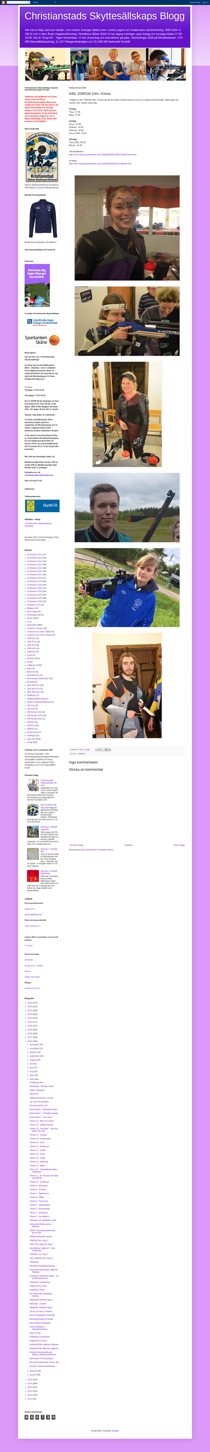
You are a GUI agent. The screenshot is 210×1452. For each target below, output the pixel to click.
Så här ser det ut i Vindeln (41, 1311)
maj (32, 1071)
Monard (28, 971)
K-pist (29, 655)
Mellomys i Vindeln (38, 1304)
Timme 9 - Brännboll (39, 1186)
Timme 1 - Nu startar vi (40, 1216)
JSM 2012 (31, 642)
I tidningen (34, 1262)
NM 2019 (31, 672)
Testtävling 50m (36, 1082)
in (28, 621)
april (32, 1075)
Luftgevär (81, 754)
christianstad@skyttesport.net (39, 475)
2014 (30, 1383)
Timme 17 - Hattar (37, 1150)
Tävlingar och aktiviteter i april (43, 1220)
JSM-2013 (31, 648)
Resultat (30, 682)
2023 (30, 1014)
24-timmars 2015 (34, 568)
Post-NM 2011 (33, 675)
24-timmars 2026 (34, 601)
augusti (33, 1060)
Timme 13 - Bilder (37, 1166)
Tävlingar (31, 735)
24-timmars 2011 (34, 554)
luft (28, 662)
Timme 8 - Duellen (38, 1189)
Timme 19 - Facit (37, 1142)
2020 (30, 1026)
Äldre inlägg (179, 845)
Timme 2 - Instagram (39, 1213)
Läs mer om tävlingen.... (40, 1102)
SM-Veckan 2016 (34, 715)
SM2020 (31, 722)
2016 (30, 1041)
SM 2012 (31, 705)
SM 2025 (31, 709)
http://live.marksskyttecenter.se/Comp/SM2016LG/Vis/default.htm (100, 163)
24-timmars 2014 (34, 564)
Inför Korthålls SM (48, 805)
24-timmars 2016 (34, 571)
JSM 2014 (31, 645)
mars (32, 1079)
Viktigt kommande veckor (41, 1236)
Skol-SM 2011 (33, 685)
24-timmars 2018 (34, 578)
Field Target (32, 611)
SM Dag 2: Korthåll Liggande (49, 828)
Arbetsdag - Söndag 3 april (41, 1086)
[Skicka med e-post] (97, 749)
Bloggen (31, 608)
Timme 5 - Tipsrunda (39, 1201)
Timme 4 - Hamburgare (40, 1205)
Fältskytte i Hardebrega (40, 1282)
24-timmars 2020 (34, 585)
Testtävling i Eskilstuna (40, 1337)
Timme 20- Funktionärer (40, 1139)
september (35, 1056)
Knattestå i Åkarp (37, 1290)
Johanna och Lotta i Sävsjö (39, 632)
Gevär (29, 618)
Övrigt (29, 742)
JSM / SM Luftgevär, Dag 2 (41, 1244)
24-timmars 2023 (34, 591)
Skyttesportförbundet (36, 699)
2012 (30, 1391)
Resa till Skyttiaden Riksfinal (42, 1315)
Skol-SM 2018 (33, 692)
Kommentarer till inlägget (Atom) (98, 850)
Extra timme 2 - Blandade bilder (44, 1109)
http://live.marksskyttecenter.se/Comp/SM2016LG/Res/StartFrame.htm (102, 154)
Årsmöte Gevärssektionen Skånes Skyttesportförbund (43, 1353)
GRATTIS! (34, 1094)
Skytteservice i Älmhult (34, 965)
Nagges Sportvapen (32, 977)
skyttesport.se (30, 908)
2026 (30, 1003)
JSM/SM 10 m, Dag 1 (39, 1254)
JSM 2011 (31, 638)
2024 (30, 1010)
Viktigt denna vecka (38, 1286)
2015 (30, 1380)
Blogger (115, 1431)
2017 (30, 1037)
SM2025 (31, 725)
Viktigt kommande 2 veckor (41, 1098)
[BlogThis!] (100, 749)
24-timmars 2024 (34, 595)
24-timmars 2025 (34, 598)
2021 (30, 1022)
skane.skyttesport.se (32, 925)
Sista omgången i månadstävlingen (38, 1328)
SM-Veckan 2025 (34, 719)
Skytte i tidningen (37, 1090)
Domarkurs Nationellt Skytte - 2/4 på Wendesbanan (44, 1277)
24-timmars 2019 (34, 581)
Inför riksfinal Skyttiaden (40, 1323)
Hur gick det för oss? (39, 1105)
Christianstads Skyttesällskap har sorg (49, 782)
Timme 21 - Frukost (38, 1135)
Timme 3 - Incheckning (40, 1209)
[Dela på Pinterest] (109, 749)
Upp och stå (32, 739)
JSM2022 (31, 652)
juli (31, 1064)
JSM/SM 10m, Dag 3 (39, 1240)
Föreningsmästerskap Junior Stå (44, 1362)
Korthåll (30, 658)
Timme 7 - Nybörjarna (39, 1193)
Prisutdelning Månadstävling (42, 1266)
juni (32, 1067)
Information (32, 625)
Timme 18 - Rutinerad (39, 1146)
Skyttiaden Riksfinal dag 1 (41, 1307)
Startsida (128, 845)
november (34, 1048)
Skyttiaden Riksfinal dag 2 (41, 1300)
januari (33, 1375)
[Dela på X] (103, 749)
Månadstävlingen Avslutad (41, 1319)
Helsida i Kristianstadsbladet (42, 1366)
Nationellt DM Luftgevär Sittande (44, 1344)
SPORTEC (29, 959)
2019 (30, 1030)
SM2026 (31, 729)
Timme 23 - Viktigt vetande (41, 1125)
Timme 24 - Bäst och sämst (41, 1121)
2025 (30, 1006)
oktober (33, 1052)
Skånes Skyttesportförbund (39, 702)
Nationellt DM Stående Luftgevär (44, 1348)
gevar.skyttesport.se (33, 914)
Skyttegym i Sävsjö (32, 988)
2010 (30, 1399)
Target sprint (32, 732)
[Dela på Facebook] (106, 749)
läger (29, 668)
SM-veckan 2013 (34, 712)
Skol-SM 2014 (33, 689)
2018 (30, 1033)
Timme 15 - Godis (37, 1158)
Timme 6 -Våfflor (37, 1197)
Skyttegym (31, 695)
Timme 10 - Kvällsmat (39, 1182)
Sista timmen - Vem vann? (41, 1117)
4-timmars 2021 (34, 605)
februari (33, 1371)
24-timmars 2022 (34, 588)
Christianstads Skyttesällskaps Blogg (105, 15)
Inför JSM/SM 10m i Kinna (41, 1258)
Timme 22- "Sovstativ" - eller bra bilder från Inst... (44, 1130)
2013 (30, 1387)
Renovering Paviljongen (38, 678)
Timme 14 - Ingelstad (39, 1162)
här (41, 379)
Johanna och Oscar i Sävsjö (39, 635)
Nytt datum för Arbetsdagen (42, 1358)
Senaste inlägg (76, 845)
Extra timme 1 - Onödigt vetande (44, 1113)
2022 (30, 1018)
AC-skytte (28, 945)
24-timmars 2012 (34, 558)
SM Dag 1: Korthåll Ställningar (49, 872)
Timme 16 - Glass (37, 1154)
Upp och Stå (35, 1333)
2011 (30, 1395)
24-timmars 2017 (34, 574)
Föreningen (32, 615)
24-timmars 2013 (34, 561)
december (34, 1044)
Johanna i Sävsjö (34, 628)
